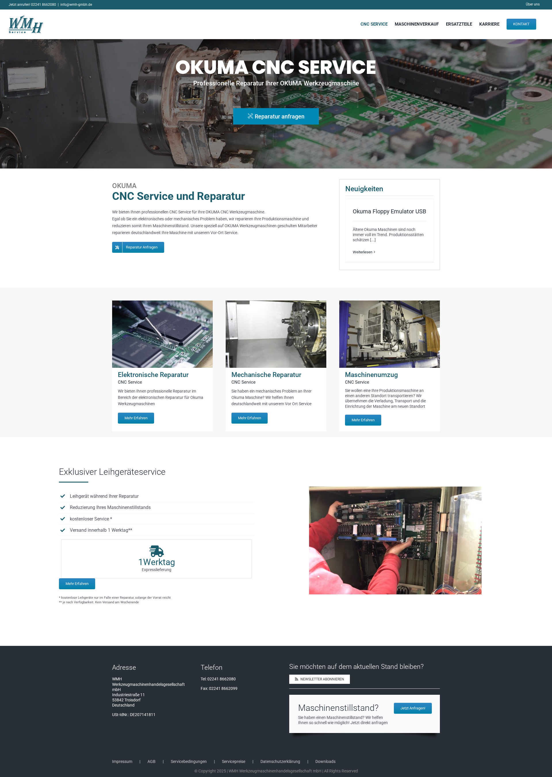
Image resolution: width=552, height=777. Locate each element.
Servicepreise (233, 761)
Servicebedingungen (189, 761)
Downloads (325, 761)
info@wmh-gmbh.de (76, 5)
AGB (151, 761)
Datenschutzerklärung (280, 761)
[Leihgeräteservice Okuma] (395, 488)
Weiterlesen (362, 252)
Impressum (122, 761)
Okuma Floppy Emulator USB (389, 211)
